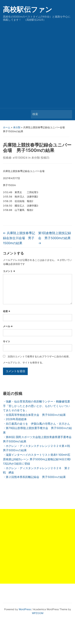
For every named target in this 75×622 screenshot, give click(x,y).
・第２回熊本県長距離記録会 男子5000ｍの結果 (34, 477)
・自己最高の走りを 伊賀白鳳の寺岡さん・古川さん (36, 423)
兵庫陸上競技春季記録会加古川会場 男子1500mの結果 (19, 238)
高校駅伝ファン (27, 9)
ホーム (6, 127)
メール (8, 326)
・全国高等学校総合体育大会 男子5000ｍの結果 (34, 415)
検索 (67, 114)
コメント (9, 271)
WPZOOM (37, 613)
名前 (6, 311)
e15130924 (20, 157)
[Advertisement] (37, 64)
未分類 (16, 127)
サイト (6, 341)
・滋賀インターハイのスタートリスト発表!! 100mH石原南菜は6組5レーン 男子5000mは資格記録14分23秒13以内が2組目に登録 (37, 459)
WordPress (25, 609)
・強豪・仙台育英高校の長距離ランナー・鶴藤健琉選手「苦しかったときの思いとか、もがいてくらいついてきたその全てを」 (36, 406)
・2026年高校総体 (15, 419)
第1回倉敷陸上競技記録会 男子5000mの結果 (54, 238)
